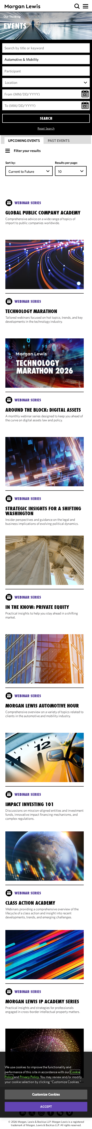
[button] (77, 6)
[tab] (24, 140)
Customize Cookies (46, 1094)
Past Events (59, 140)
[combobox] (46, 82)
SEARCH (46, 118)
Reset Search (46, 128)
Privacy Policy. (29, 1077)
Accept (46, 1107)
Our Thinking (12, 17)
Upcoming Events (24, 140)
